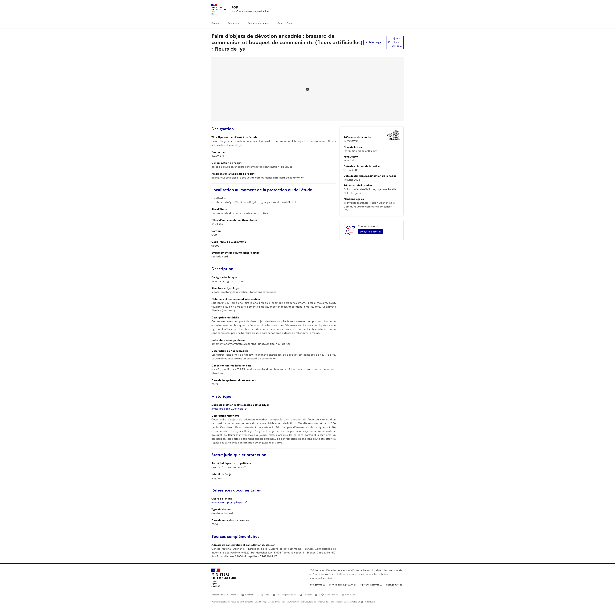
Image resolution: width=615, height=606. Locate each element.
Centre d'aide (284, 23)
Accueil (215, 23)
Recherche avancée (258, 23)
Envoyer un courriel (370, 231)
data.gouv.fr (392, 584)
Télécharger (375, 42)
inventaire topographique (227, 502)
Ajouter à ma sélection (397, 42)
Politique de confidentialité (240, 601)
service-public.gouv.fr (341, 584)
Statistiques (309, 594)
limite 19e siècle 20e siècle (227, 409)
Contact (249, 594)
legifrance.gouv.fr (369, 584)
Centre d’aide (331, 594)
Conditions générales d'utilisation (270, 601)
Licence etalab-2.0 (352, 601)
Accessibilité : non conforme (224, 594)
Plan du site (350, 594)
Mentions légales (219, 601)
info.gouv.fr (315, 584)
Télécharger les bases (286, 594)
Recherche (233, 23)
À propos (264, 594)
